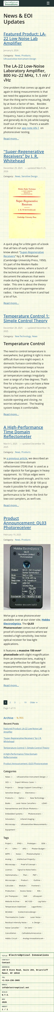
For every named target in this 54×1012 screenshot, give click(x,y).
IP (6, 848)
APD (25, 848)
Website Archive (13, 901)
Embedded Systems (14, 814)
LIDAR (45, 803)
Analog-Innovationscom (34, 938)
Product (25, 880)
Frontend (36, 885)
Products (26, 55)
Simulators (10, 819)
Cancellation (11, 933)
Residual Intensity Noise (16, 922)
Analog (9, 859)
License (9, 869)
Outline (38, 880)
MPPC (8, 854)
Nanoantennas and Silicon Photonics (22, 808)
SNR (26, 896)
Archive (8, 718)
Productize (10, 891)
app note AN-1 (30, 128)
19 (25, 702)
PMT (35, 875)
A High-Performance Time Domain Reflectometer (23, 431)
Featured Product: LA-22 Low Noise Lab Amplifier (25, 38)
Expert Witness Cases (25, 782)
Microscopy (11, 824)
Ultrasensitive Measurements (34, 824)
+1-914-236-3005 (11, 980)
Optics (22, 798)
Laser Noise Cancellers (26, 803)
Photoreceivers (35, 814)
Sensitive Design (29, 176)
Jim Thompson (12, 896)
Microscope (11, 880)
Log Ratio (42, 901)
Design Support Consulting (30, 787)
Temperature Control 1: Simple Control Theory (26, 318)
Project (9, 843)
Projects (9, 787)
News (17, 55)
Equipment (10, 829)
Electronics (30, 792)
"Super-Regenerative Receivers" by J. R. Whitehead (24, 156)
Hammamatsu (12, 875)
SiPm (15, 848)
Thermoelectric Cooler (15, 917)
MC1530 (29, 901)
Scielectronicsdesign (27, 912)
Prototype (32, 843)
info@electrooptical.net (15, 987)
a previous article (17, 458)
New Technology (23, 336)
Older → (34, 702)
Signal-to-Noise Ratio (27, 869)
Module (23, 885)
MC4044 (9, 912)
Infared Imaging (28, 819)
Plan (25, 875)
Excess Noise (26, 891)
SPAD (20, 843)
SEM (44, 843)
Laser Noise (36, 917)
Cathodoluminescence (32, 933)
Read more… (11, 138)
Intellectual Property (26, 859)
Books (8, 803)
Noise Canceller (12, 927)
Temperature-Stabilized (16, 906)
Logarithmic (37, 906)
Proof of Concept (29, 864)
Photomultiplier (34, 854)
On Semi (29, 927)
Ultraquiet (38, 896)
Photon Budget (39, 848)
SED (8, 782)
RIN (39, 891)
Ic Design (37, 922)
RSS (21, 717)
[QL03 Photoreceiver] (27, 609)
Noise (19, 854)
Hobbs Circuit (12, 938)
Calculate (10, 885)
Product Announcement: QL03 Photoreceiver (25, 522)
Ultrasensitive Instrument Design (20, 58)
